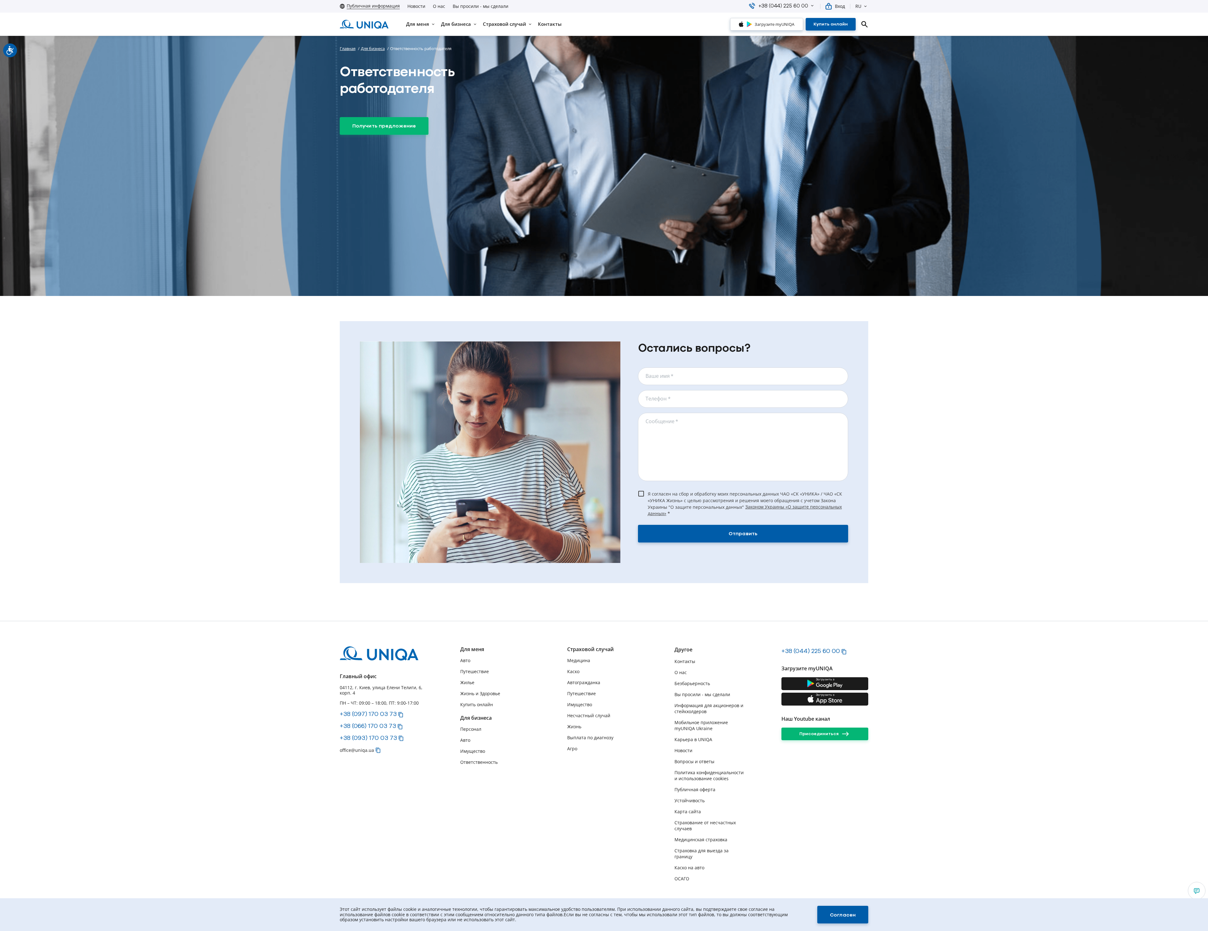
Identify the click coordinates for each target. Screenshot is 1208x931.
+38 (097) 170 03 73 (368, 713)
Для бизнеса (373, 48)
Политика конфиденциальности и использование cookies (709, 775)
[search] (864, 24)
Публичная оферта (694, 789)
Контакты (684, 661)
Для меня (472, 649)
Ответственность (479, 762)
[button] (812, 6)
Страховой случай (590, 649)
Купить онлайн (476, 704)
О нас (439, 6)
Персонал (470, 729)
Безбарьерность (692, 683)
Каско (573, 671)
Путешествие (474, 671)
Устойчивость (689, 800)
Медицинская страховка (700, 840)
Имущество (472, 751)
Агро (572, 749)
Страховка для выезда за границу (701, 854)
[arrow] (1196, 891)
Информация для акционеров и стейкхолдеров (708, 708)
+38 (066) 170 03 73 (368, 725)
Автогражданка (583, 682)
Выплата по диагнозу (590, 738)
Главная (347, 48)
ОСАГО (681, 879)
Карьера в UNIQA (693, 739)
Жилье (467, 682)
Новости (416, 6)
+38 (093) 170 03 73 (368, 737)
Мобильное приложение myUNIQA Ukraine (701, 725)
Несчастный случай (588, 715)
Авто (465, 660)
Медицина (578, 660)
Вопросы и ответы (694, 761)
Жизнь (574, 726)
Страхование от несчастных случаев (705, 826)
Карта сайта (687, 812)
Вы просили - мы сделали (480, 6)
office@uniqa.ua (357, 750)
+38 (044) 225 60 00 (810, 651)
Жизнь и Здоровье (480, 693)
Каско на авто (689, 868)
